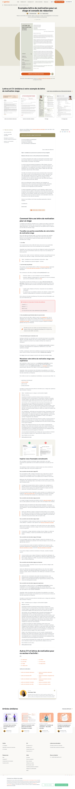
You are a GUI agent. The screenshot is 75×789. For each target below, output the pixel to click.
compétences (44, 317)
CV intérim (41, 659)
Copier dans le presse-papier (38, 210)
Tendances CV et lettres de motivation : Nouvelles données (46, 726)
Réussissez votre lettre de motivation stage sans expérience (10, 139)
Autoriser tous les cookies (61, 784)
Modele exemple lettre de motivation (11, 4)
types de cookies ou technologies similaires (30, 780)
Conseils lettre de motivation (8, 761)
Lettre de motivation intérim (44, 682)
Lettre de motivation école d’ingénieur (29, 678)
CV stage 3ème (42, 663)
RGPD (27, 770)
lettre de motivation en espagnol (44, 547)
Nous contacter (29, 761)
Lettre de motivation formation (27, 682)
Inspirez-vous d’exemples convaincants (8, 142)
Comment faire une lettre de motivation (57, 747)
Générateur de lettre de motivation (9, 747)
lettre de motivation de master (47, 522)
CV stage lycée (64, 118)
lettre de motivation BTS (29, 493)
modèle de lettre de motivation (44, 78)
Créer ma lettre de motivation (36, 73)
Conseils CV (5, 759)
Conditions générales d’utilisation (32, 766)
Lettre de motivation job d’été (27, 684)
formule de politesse (44, 266)
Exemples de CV (31, 1)
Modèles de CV (23, 1)
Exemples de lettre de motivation (56, 745)
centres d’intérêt (24, 382)
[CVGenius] (5, 2)
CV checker (5, 749)
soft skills (45, 365)
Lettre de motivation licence (45, 684)
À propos (28, 757)
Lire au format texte (7, 132)
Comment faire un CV (30, 749)
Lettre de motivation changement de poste (46, 676)
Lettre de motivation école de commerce (45, 679)
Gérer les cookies (48, 784)
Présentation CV (29, 751)
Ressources (46, 1)
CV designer (5, 745)
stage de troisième (47, 500)
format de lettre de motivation (38, 129)
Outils (18, 1)
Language (52, 1)
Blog (3, 757)
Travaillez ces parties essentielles (8, 135)
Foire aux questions (29, 759)
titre (41, 278)
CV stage (46, 118)
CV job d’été (23, 661)
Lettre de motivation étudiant (28, 118)
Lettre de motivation (38, 1)
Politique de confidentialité (31, 768)
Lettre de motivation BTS (26, 675)
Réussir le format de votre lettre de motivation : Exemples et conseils (27, 726)
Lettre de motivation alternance (10, 118)
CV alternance (24, 659)
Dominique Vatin (32, 692)
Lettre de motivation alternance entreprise (45, 673)
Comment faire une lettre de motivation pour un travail (9, 726)
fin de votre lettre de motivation (33, 268)
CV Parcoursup (42, 661)
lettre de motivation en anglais (26, 547)
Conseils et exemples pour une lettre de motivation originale (64, 726)
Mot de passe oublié (30, 764)
